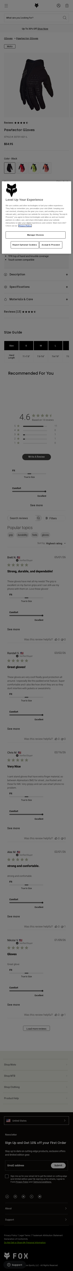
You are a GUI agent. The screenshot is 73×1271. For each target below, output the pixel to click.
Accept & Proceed (51, 245)
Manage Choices (35, 235)
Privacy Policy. (25, 226)
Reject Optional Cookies (25, 245)
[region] (36, 217)
